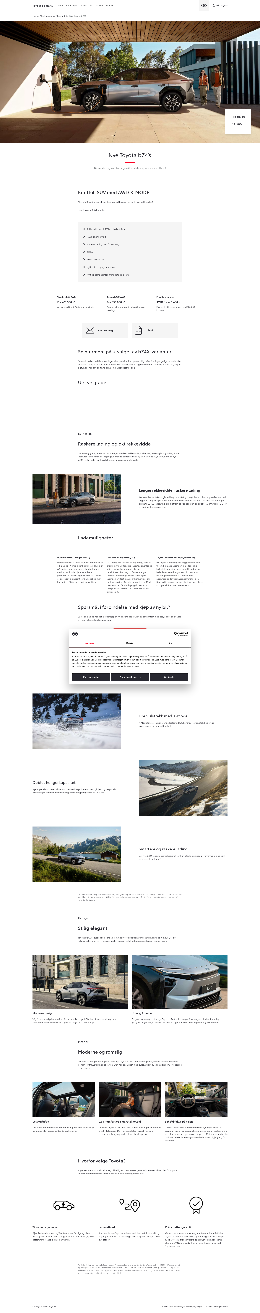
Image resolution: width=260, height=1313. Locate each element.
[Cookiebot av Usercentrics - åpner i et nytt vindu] (176, 634)
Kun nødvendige (91, 677)
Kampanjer (71, 5)
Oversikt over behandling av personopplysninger (182, 1306)
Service (99, 5)
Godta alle (169, 677)
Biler (60, 5)
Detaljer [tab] (130, 643)
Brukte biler (86, 5)
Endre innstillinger (128, 677)
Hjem (35, 15)
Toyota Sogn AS (42, 5)
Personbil (62, 15)
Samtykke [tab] (89, 643)
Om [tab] (170, 643)
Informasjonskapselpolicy (216, 1306)
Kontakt (110, 5)
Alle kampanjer (47, 15)
